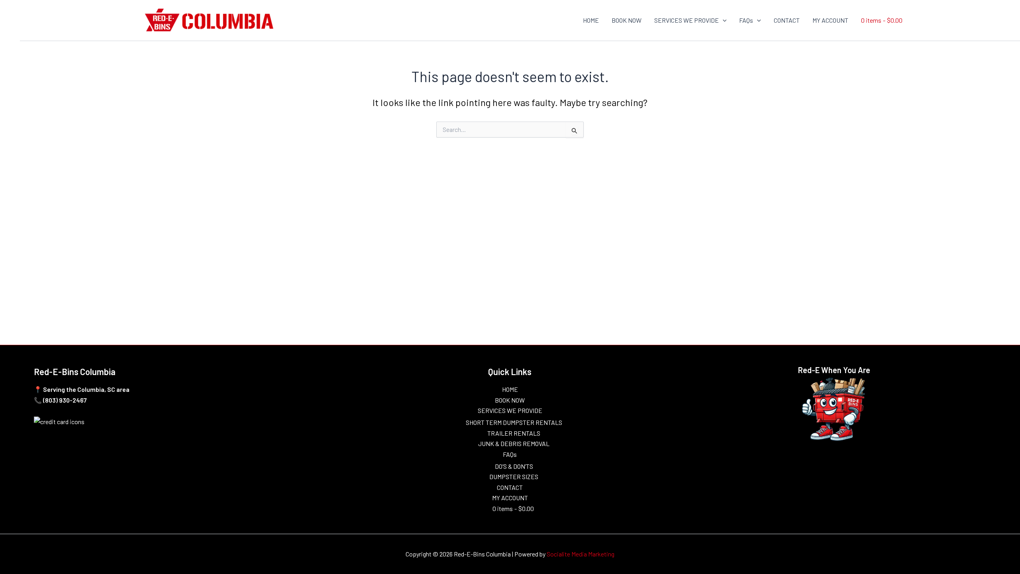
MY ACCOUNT (830, 20)
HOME (591, 20)
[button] (723, 20)
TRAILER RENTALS (513, 433)
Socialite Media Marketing (580, 554)
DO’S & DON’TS (514, 466)
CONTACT (787, 20)
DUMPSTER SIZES (513, 476)
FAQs (746, 20)
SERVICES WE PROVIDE (686, 20)
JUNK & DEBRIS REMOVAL (513, 443)
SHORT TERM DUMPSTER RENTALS (514, 422)
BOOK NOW (626, 20)
